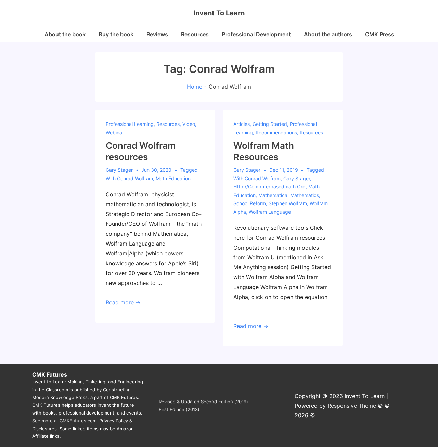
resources (168, 124)
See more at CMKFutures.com (64, 420)
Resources (195, 34)
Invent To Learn (219, 13)
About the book (65, 34)
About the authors (328, 34)
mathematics (304, 195)
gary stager (296, 178)
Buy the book (116, 34)
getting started (270, 124)
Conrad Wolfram (135, 178)
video (188, 124)
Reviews (157, 34)
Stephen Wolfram (288, 203)
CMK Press (379, 34)
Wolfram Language (270, 212)
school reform (249, 203)
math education (173, 178)
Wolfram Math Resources (263, 151)
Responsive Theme (351, 405)
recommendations (276, 132)
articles (241, 124)
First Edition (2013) (179, 409)
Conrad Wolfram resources (141, 151)
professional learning (130, 124)
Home (194, 86)
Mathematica (272, 195)
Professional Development (256, 34)
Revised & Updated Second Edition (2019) (203, 401)
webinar (115, 132)
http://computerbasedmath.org (269, 186)
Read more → (123, 302)
